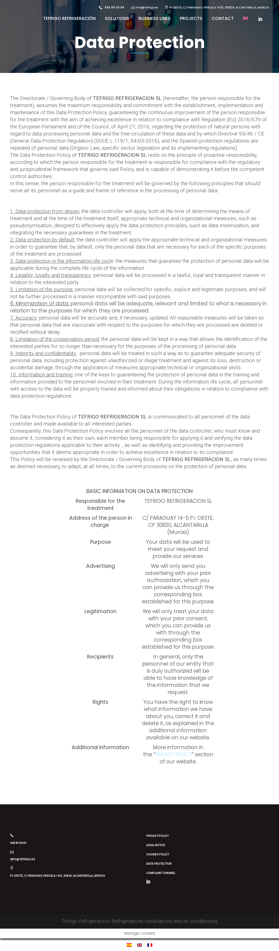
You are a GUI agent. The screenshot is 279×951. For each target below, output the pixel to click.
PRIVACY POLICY (173, 754)
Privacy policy (157, 835)
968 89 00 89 (18, 842)
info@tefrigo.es (22, 859)
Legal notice (155, 845)
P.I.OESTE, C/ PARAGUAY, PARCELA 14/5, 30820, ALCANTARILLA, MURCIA (57, 875)
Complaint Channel (160, 873)
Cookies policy (157, 854)
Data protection (159, 863)
